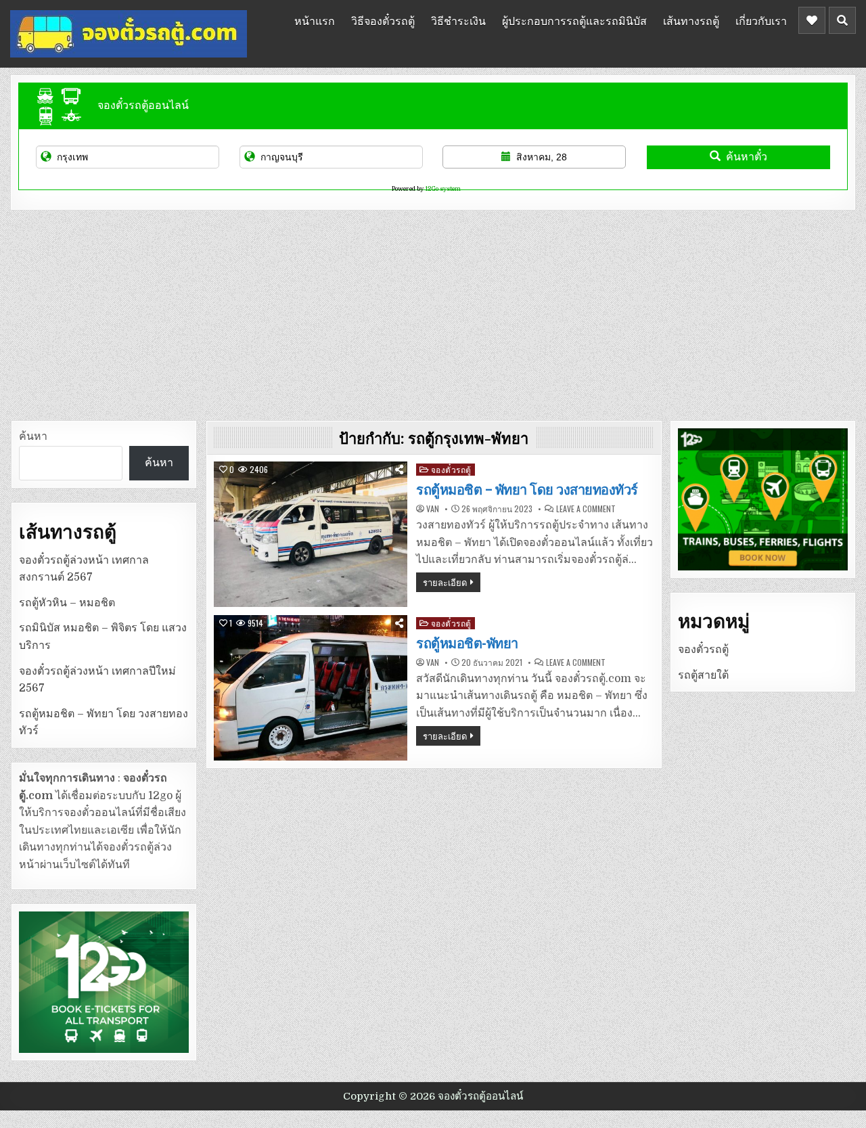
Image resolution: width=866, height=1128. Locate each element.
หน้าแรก (314, 20)
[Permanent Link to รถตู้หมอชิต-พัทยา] (310, 688)
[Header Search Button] (842, 20)
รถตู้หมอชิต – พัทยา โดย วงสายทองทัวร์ (527, 490)
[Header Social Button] (811, 20)
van (432, 509)
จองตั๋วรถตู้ (451, 469)
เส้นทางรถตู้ (691, 20)
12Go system (443, 188)
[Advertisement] (433, 312)
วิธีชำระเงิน (458, 20)
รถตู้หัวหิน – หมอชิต (67, 603)
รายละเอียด (445, 582)
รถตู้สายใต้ (703, 675)
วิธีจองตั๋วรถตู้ (383, 20)
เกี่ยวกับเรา (761, 20)
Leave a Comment (586, 509)
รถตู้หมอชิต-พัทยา (467, 643)
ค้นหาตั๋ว (746, 156)
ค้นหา (33, 436)
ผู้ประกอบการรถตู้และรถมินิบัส (574, 20)
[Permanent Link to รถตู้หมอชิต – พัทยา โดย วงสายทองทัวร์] (310, 534)
